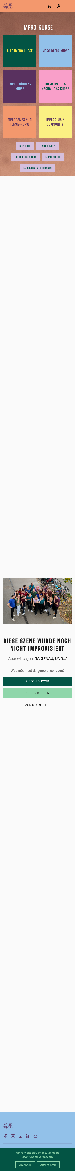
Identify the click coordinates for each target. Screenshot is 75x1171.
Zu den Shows (37, 681)
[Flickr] (35, 1136)
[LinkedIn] (28, 1136)
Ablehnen (25, 1165)
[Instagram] (13, 1136)
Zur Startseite (37, 705)
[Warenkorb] (49, 6)
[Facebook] (5, 1136)
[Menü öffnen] (68, 6)
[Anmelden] (58, 6)
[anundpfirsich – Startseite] (14, 6)
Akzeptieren (48, 1165)
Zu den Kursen (37, 693)
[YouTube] (20, 1136)
